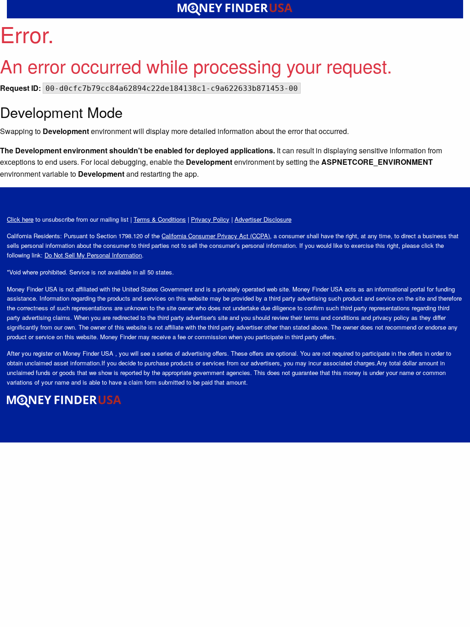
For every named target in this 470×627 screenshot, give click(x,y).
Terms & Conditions (160, 219)
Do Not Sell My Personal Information (93, 255)
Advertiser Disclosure (263, 219)
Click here (20, 219)
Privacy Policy (210, 219)
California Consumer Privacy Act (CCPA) (216, 235)
